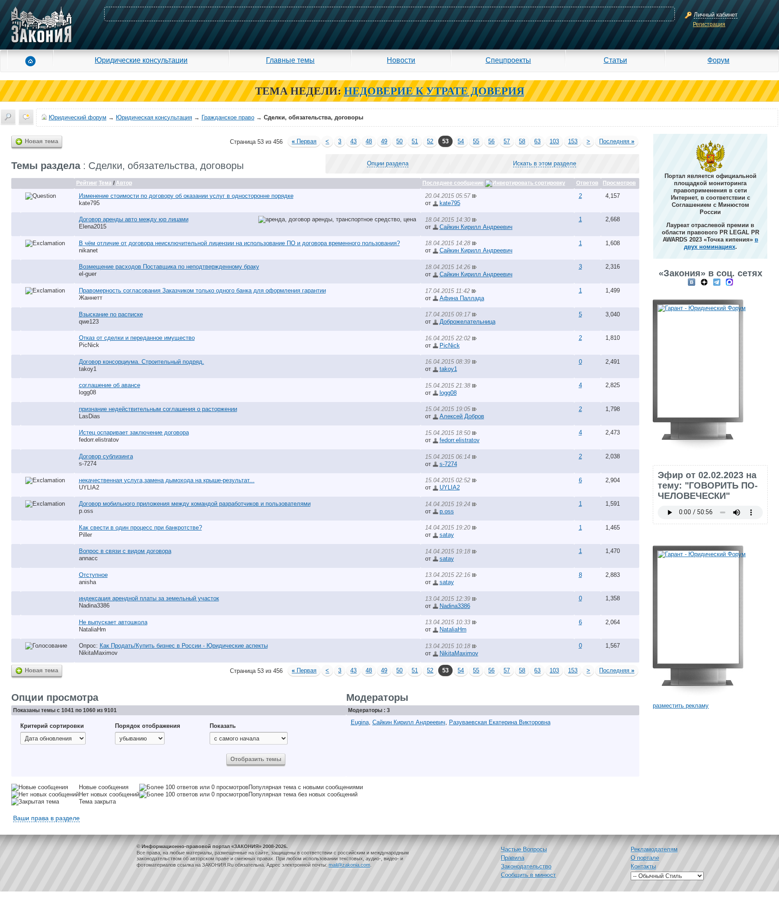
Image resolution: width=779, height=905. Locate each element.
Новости (401, 60)
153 (572, 141)
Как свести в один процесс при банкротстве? (140, 527)
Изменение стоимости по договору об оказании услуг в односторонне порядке (186, 195)
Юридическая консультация (154, 117)
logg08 (87, 392)
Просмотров (619, 183)
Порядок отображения (147, 725)
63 (537, 141)
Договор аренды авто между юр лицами (133, 219)
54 (461, 141)
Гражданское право (228, 117)
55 (476, 141)
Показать (223, 725)
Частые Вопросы (524, 849)
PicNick (89, 345)
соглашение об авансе (109, 385)
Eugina (360, 722)
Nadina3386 (94, 605)
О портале (645, 858)
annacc (88, 558)
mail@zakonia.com (349, 865)
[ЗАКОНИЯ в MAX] (729, 282)
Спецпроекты (508, 60)
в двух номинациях (721, 243)
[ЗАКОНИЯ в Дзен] (704, 282)
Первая (304, 141)
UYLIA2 (89, 487)
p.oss (86, 510)
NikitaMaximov (98, 652)
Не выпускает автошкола (113, 622)
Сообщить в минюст (528, 875)
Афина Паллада (462, 298)
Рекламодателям (654, 849)
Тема (105, 183)
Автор (124, 183)
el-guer (87, 273)
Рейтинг (86, 183)
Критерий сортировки (52, 725)
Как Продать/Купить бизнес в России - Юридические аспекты (184, 645)
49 (384, 141)
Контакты (643, 866)
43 (353, 141)
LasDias (89, 416)
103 (554, 141)
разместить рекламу (681, 705)
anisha (87, 582)
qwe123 (89, 321)
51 (415, 141)
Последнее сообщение (453, 183)
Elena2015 (92, 226)
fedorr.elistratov (99, 439)
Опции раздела (387, 163)
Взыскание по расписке (111, 314)
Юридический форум (77, 117)
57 (507, 141)
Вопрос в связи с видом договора (125, 551)
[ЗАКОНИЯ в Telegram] (716, 282)
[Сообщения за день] (26, 116)
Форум (718, 60)
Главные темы (290, 60)
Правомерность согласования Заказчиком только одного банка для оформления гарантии (202, 290)
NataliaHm (92, 629)
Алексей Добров (462, 416)
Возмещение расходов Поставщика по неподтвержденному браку (169, 266)
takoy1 (87, 369)
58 (522, 141)
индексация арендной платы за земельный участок (149, 598)
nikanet (88, 250)
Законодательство (526, 866)
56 (491, 141)
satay (447, 534)
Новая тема (41, 141)
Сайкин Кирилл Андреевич (476, 227)
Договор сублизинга (106, 456)
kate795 (89, 203)
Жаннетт (90, 297)
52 (430, 141)
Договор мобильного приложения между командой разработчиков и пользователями (195, 503)
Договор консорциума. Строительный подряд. (141, 361)
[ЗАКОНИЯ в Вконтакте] (691, 282)
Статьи (615, 60)
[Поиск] (8, 116)
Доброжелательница (467, 321)
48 (369, 141)
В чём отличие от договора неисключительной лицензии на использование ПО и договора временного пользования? (239, 243)
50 (399, 141)
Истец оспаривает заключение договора (134, 432)
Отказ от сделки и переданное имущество (137, 337)
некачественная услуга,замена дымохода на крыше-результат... (167, 480)
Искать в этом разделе (544, 163)
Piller (85, 534)
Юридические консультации (141, 60)
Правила (512, 858)
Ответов (587, 183)
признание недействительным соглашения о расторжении (158, 409)
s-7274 (87, 463)
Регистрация (709, 24)
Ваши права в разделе (46, 818)
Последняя (616, 141)
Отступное (93, 574)
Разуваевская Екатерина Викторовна (499, 722)
